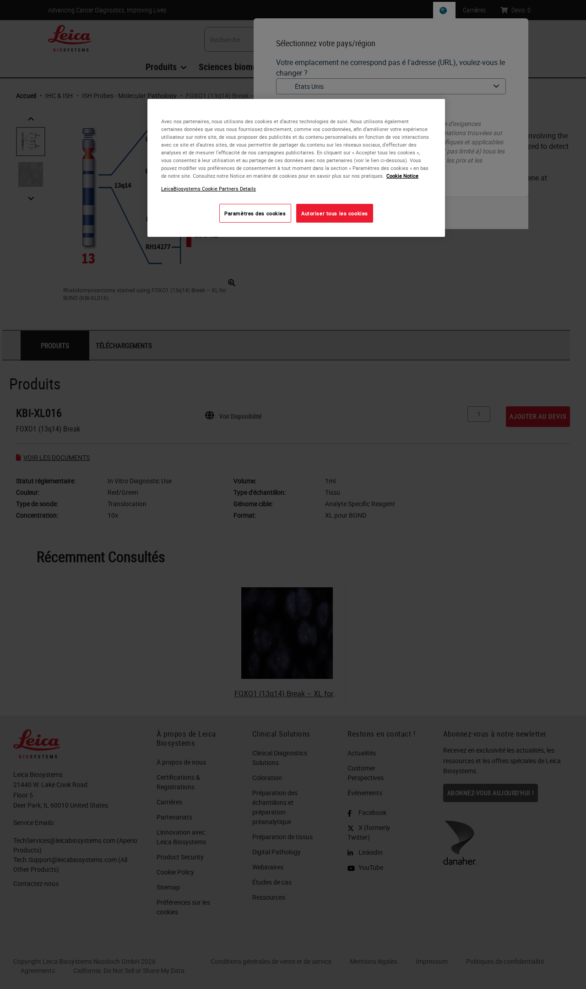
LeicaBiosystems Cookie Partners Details (208, 188)
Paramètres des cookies (255, 212)
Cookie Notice (402, 175)
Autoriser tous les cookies (334, 212)
